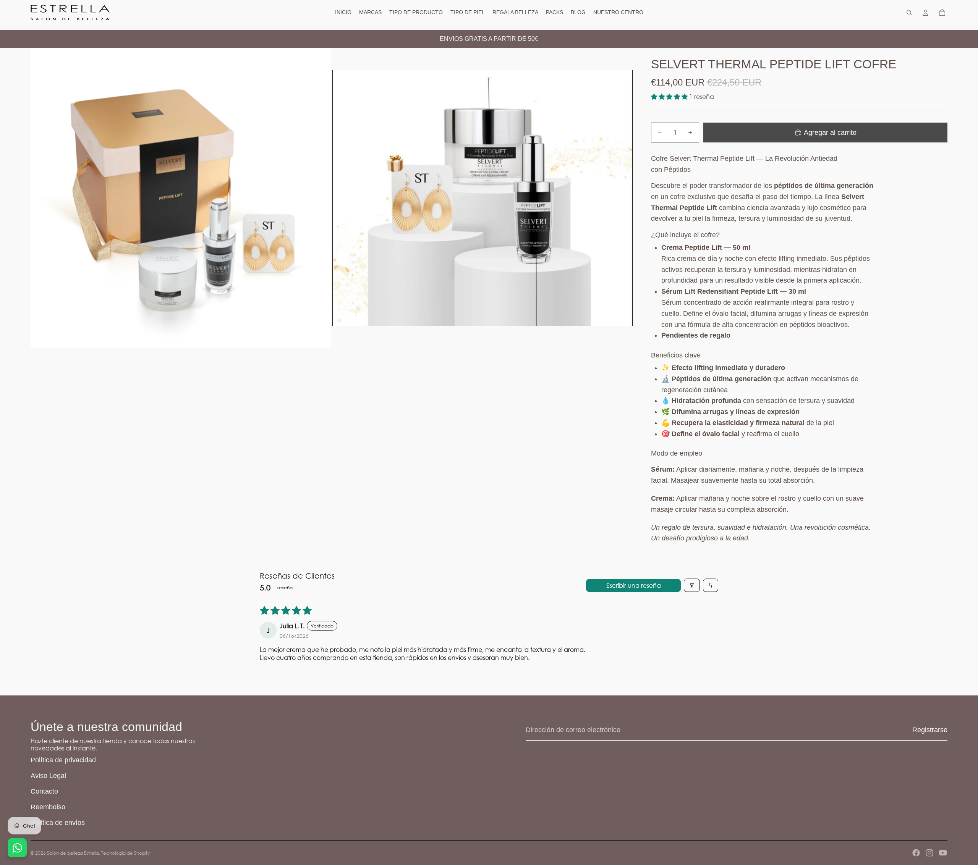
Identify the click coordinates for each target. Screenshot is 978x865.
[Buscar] (909, 12)
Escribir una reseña (633, 585)
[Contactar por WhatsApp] (17, 847)
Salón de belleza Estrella (73, 853)
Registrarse (929, 730)
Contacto (44, 791)
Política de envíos (58, 822)
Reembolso (48, 807)
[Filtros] (692, 585)
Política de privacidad (63, 760)
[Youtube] (942, 852)
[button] (670, 96)
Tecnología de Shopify (125, 853)
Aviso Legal (48, 775)
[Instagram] (929, 852)
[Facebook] (916, 852)
